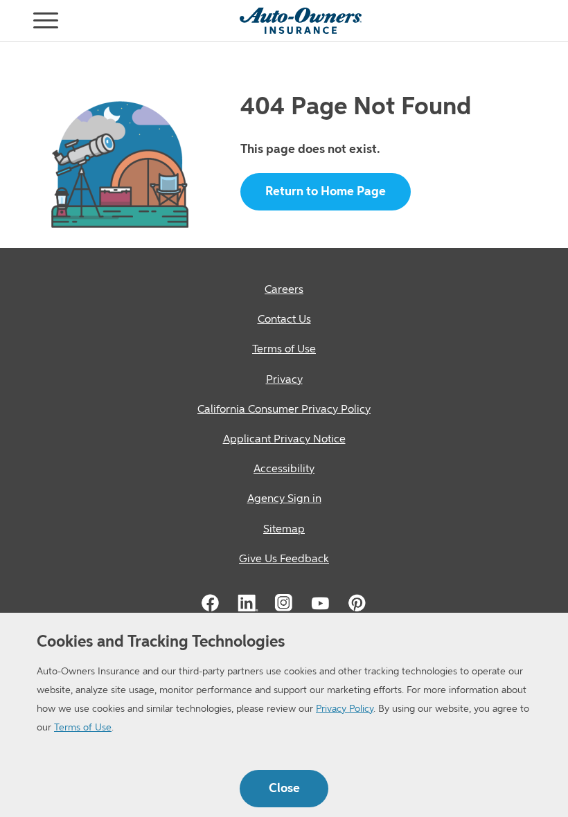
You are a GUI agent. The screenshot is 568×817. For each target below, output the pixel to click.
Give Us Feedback (284, 559)
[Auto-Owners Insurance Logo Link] (301, 21)
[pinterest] (357, 602)
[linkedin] (247, 602)
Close (284, 788)
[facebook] (210, 602)
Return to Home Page (325, 192)
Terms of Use (83, 728)
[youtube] (321, 602)
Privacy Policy (344, 709)
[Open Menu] (16, 21)
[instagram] (284, 602)
